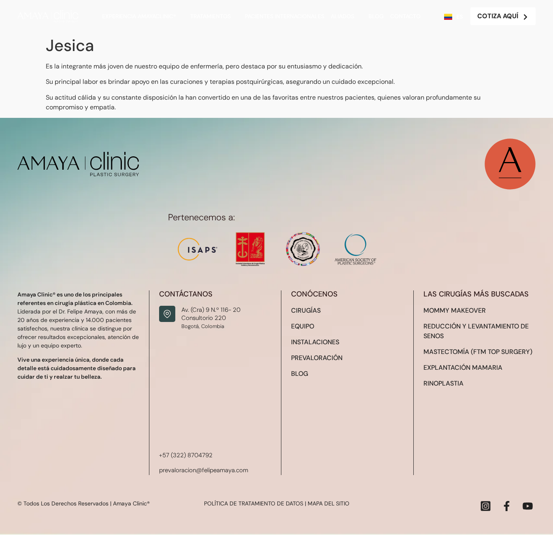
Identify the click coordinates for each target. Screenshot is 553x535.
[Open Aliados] (359, 16)
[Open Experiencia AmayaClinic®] (181, 16)
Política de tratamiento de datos (253, 503)
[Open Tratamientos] (235, 16)
